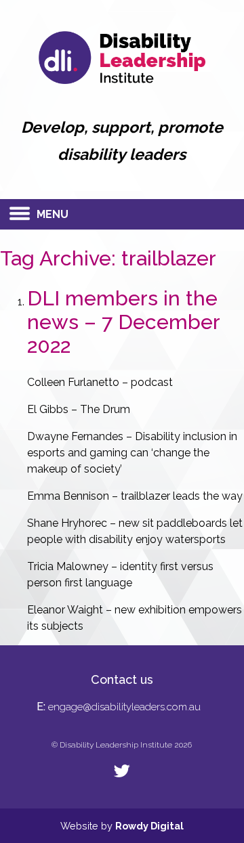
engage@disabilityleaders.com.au (124, 707)
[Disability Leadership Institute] (122, 80)
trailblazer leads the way (182, 496)
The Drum (105, 409)
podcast (152, 382)
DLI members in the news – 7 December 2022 (123, 322)
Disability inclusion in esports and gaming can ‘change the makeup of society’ (132, 452)
